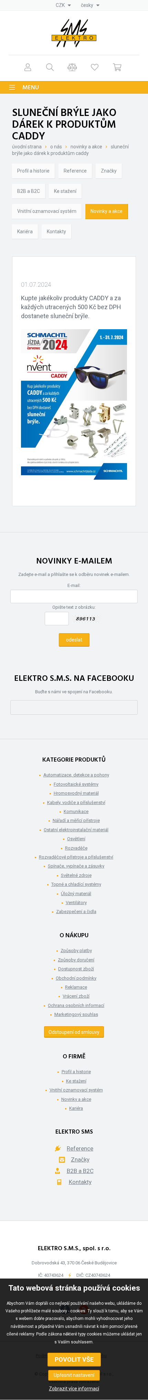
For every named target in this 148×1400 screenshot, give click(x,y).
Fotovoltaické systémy (76, 784)
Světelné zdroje (76, 875)
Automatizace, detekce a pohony (76, 774)
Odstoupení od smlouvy (74, 1032)
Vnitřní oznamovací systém (46, 211)
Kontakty (56, 231)
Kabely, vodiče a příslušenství (76, 802)
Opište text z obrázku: (74, 607)
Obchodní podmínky (76, 978)
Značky (109, 171)
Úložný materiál (76, 893)
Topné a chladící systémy (76, 884)
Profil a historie (33, 171)
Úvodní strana (27, 146)
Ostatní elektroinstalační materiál (76, 829)
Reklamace (76, 987)
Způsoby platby (76, 950)
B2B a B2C (28, 191)
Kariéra (25, 231)
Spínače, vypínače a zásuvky (76, 866)
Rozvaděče (76, 848)
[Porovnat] (72, 67)
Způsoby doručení (76, 959)
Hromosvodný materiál (76, 793)
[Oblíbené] (95, 67)
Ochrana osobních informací (76, 1005)
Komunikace (76, 811)
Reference (75, 171)
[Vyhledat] (50, 67)
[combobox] (63, 5)
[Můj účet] (27, 67)
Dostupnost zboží (76, 968)
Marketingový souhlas (76, 1014)
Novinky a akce (86, 146)
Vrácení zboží (76, 996)
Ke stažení (65, 191)
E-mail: (74, 585)
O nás (56, 146)
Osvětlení (76, 838)
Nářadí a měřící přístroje (76, 820)
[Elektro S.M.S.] (74, 33)
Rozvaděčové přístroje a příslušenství (76, 857)
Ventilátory (76, 902)
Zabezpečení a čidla (76, 911)
